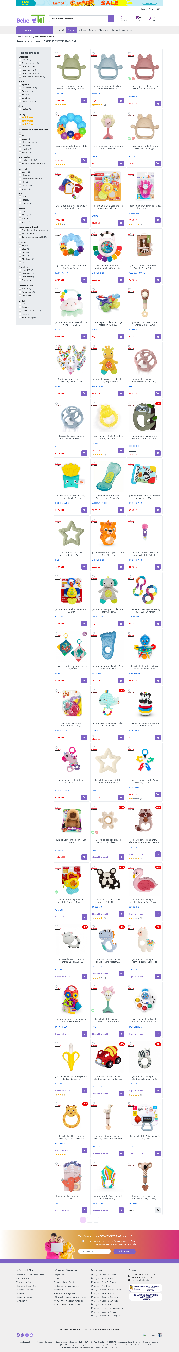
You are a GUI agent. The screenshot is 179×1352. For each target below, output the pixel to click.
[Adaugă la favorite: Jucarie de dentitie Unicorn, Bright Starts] (56, 747)
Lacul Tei (27, 149)
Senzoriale (28, 295)
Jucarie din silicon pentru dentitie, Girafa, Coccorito (71, 1137)
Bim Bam (27, 98)
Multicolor (28, 259)
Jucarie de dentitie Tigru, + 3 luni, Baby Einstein (108, 553)
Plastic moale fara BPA (33, 178)
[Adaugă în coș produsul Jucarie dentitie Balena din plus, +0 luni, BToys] (121, 737)
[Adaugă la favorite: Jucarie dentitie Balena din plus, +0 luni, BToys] (93, 690)
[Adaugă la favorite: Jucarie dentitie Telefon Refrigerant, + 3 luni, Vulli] (93, 462)
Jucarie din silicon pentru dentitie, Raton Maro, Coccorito (144, 841)
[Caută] (111, 18)
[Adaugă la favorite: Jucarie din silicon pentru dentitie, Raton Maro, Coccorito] (129, 806)
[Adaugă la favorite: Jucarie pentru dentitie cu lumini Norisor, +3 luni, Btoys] (56, 289)
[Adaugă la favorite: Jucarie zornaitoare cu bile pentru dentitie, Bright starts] (129, 519)
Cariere (57, 1278)
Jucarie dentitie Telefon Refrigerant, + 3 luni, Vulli (108, 497)
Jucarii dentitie (30, 73)
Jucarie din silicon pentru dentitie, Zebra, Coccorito (144, 1077)
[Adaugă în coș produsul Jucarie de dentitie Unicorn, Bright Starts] (84, 797)
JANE (94, 850)
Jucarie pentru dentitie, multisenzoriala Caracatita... (108, 266)
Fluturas (27, 303)
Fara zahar (28, 280)
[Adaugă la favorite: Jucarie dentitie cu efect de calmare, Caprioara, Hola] (93, 986)
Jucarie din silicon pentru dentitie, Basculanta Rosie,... (108, 1077)
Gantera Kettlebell (31, 310)
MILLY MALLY (61, 1027)
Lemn (26, 172)
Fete (25, 199)
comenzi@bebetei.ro (141, 1280)
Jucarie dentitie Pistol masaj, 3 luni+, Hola (145, 1137)
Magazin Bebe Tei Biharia (105, 1274)
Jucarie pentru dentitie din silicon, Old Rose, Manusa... (145, 87)
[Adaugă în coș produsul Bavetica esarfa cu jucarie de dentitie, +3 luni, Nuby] (84, 393)
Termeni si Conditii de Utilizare (30, 1274)
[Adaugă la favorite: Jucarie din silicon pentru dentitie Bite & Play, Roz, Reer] (129, 346)
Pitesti (26, 152)
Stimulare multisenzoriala (35, 230)
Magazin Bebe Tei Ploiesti (105, 1312)
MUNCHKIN (134, 213)
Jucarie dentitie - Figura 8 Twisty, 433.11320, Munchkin (145, 610)
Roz (25, 262)
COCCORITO (134, 446)
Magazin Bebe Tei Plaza (104, 1293)
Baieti (26, 196)
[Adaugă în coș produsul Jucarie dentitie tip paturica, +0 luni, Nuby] (84, 680)
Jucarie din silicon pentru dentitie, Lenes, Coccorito (144, 437)
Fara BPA (27, 270)
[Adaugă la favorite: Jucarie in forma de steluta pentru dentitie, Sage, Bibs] (56, 519)
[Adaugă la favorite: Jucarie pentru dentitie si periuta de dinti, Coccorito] (56, 1043)
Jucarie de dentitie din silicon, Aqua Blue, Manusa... (108, 87)
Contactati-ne (22, 1300)
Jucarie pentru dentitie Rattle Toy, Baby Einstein (71, 266)
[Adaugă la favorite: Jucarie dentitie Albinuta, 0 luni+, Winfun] (56, 576)
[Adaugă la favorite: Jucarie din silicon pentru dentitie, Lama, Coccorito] (129, 926)
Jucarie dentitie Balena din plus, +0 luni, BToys (108, 724)
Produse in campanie (33, 163)
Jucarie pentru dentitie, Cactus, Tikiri (71, 1197)
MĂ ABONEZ (125, 1251)
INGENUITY (97, 443)
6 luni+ (26, 218)
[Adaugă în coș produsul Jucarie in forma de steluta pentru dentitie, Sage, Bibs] (84, 567)
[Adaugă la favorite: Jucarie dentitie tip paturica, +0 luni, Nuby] (56, 633)
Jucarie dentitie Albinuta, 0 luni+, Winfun (71, 610)
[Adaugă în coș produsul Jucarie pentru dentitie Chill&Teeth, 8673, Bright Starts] (84, 737)
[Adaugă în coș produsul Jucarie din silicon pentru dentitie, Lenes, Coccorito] (158, 453)
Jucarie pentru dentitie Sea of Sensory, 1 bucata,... (145, 781)
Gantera (27, 307)
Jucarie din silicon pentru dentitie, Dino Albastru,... (108, 960)
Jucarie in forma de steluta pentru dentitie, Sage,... (72, 553)
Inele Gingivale (30, 66)
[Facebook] (18, 1335)
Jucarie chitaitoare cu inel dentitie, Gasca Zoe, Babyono (108, 1137)
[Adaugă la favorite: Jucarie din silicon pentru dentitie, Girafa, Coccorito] (56, 1103)
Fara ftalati (28, 273)
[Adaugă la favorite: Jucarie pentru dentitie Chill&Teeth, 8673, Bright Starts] (56, 690)
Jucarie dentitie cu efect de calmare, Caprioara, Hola (108, 1020)
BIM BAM (59, 850)
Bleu (25, 248)
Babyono (27, 91)
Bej (25, 245)
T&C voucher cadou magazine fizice (70, 1297)
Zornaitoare (28, 292)
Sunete (26, 288)
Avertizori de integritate (64, 1293)
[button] (121, 857)
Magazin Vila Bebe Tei (103, 1286)
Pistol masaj (29, 317)
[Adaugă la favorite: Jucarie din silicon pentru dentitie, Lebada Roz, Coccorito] (129, 866)
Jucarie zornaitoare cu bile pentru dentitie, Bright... (145, 553)
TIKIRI (57, 1203)
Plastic (26, 175)
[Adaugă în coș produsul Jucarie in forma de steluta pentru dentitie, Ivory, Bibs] (121, 797)
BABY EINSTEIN (62, 273)
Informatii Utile (147, 9)
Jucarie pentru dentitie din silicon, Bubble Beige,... (145, 147)
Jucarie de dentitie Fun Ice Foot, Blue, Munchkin (108, 667)
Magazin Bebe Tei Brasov (105, 1278)
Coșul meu (141, 18)
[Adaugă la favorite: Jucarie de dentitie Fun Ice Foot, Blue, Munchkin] (93, 633)
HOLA (57, 153)
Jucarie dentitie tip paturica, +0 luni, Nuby (71, 667)
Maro (25, 252)
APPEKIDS (59, 93)
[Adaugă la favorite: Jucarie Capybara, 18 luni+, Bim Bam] (56, 806)
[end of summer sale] (89, 3)
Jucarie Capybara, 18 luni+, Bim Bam (71, 841)
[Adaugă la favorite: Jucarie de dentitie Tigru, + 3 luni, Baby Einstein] (93, 519)
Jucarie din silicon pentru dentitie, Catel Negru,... (108, 900)
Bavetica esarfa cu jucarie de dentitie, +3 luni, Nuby (72, 380)
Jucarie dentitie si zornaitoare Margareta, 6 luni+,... (108, 207)
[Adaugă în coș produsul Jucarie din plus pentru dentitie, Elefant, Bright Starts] (121, 623)
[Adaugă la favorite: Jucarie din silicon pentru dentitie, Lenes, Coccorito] (129, 403)
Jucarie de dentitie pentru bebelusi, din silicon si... (108, 841)
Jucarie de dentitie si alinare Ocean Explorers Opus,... (144, 667)
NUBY (94, 329)
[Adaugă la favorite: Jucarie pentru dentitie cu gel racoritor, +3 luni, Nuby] (93, 289)
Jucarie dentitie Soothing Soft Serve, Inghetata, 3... (108, 1197)
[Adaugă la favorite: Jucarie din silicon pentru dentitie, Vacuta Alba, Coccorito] (56, 926)
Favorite (123, 20)
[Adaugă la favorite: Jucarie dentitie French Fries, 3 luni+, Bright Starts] (56, 462)
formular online (75, 1304)
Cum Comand (22, 1278)
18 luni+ (27, 215)
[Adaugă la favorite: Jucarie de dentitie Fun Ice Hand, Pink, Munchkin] (129, 172)
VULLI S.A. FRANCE (137, 273)
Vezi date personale (116, 1244)
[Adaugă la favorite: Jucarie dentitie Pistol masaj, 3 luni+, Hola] (129, 1103)
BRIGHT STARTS (99, 386)
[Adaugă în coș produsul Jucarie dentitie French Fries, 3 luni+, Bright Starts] (84, 510)
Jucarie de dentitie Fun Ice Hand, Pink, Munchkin (145, 207)
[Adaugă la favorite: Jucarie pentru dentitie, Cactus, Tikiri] (56, 1163)
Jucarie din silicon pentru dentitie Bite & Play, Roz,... (145, 380)
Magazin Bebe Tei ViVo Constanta (108, 1308)
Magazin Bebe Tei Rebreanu (106, 1297)
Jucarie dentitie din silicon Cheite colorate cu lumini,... (71, 207)
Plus (25, 182)
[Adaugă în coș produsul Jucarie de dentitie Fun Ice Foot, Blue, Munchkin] (121, 680)
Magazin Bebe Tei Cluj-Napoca (107, 1315)
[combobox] (78, 18)
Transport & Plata (24, 1282)
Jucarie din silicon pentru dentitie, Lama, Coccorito (144, 960)
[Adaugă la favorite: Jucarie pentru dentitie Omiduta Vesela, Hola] (56, 113)
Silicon (26, 188)
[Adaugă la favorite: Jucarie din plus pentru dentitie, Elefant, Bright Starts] (93, 576)
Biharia (27, 135)
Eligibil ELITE (29, 160)
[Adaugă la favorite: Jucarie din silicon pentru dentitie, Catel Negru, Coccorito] (93, 866)
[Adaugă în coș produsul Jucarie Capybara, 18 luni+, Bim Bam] (84, 857)
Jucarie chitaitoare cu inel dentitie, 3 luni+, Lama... (144, 323)
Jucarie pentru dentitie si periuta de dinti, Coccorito (72, 1077)
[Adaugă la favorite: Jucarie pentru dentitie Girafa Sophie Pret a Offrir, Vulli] (129, 232)
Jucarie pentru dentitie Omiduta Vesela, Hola (71, 147)
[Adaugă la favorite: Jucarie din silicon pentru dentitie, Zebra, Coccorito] (129, 1043)
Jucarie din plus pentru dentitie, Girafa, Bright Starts (108, 380)
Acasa (18, 36)
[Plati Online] (149, 1335)
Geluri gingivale (30, 63)
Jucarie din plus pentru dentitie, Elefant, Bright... (108, 610)
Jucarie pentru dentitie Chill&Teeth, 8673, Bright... (71, 724)
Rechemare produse (25, 1297)
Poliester (27, 185)
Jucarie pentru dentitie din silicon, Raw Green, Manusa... (71, 87)
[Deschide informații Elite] (57, 55)
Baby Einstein (29, 87)
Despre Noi (59, 1274)
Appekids (27, 84)
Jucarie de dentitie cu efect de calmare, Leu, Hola (108, 147)
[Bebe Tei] (31, 18)
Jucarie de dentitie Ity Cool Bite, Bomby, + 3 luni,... (108, 437)
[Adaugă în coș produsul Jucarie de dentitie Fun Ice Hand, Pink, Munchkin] (158, 220)
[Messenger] (22, 1335)
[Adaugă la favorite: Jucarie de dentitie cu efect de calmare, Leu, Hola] (93, 113)
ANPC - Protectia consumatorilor (68, 1300)
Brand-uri (20, 1293)
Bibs (25, 94)
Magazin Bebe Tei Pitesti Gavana (108, 1289)
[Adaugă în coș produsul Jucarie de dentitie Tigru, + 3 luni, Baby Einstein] (121, 567)
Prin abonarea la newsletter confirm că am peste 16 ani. (110, 1241)
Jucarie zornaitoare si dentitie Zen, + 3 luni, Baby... (144, 724)
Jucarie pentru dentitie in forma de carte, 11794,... (144, 497)
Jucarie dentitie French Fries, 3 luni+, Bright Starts (71, 497)
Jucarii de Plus (29, 69)
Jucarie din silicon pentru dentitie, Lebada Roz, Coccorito (145, 900)
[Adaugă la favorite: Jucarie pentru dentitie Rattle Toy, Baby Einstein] (56, 232)
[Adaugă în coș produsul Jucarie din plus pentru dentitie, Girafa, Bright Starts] (121, 393)
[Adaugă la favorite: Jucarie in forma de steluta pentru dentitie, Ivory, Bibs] (93, 747)
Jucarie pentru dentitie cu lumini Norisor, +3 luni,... (71, 323)
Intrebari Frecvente (24, 1289)
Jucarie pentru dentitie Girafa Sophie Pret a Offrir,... (145, 266)
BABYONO (133, 329)
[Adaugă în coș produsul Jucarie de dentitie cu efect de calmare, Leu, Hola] (121, 163)
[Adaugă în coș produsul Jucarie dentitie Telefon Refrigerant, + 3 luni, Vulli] (121, 510)
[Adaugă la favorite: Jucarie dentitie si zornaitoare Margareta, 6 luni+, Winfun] (93, 172)
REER (131, 386)
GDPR (159, 9)
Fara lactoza (28, 276)
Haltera (26, 314)
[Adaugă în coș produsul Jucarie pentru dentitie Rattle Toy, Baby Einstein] (84, 280)
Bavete (26, 59)
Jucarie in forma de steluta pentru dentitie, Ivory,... (108, 781)
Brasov (27, 138)
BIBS (57, 560)
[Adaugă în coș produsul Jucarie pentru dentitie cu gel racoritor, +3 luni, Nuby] (121, 336)
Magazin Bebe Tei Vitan (104, 1304)
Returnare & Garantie (26, 1286)
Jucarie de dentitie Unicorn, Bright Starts (71, 781)
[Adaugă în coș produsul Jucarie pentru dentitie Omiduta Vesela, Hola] (84, 160)
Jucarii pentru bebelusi (33, 76)
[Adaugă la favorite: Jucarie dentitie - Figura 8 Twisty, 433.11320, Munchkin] (129, 576)
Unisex (27, 203)
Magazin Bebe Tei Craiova (105, 1282)
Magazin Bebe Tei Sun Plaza (106, 1300)
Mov (25, 255)
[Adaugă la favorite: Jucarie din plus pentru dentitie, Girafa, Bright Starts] (93, 346)
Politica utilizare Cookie (64, 1282)
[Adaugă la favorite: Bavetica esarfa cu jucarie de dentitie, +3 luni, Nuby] (56, 346)
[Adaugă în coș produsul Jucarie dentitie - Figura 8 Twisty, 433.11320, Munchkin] (158, 623)
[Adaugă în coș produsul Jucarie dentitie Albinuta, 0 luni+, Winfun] (84, 623)
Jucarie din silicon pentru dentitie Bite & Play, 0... (71, 437)
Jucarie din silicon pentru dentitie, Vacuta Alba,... (71, 960)
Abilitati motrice (31, 233)
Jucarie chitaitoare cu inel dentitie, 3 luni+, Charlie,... (145, 1197)
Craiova (27, 145)
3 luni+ (27, 221)
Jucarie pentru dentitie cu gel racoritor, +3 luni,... (108, 323)
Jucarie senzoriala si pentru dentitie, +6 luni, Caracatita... (145, 1020)
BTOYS (58, 329)
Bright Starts (29, 101)
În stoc (27, 108)
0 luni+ (26, 211)
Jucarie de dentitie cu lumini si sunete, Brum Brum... (71, 1020)
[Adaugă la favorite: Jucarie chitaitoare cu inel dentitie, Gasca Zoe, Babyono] (93, 1103)
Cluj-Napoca (29, 142)
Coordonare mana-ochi (34, 237)
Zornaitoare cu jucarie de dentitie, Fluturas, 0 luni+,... (71, 900)
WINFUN (95, 216)
